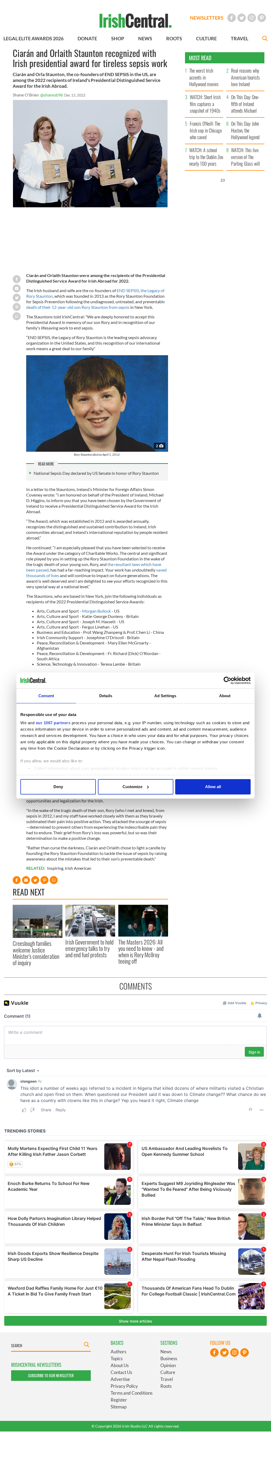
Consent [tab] (46, 695)
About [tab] (225, 695)
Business (168, 1358)
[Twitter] (241, 18)
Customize (132, 786)
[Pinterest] (262, 18)
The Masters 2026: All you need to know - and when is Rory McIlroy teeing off (141, 951)
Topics (117, 1358)
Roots (165, 1386)
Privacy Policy (124, 1386)
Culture (167, 1372)
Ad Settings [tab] (165, 695)
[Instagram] (251, 18)
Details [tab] (105, 695)
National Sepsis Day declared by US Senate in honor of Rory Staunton (96, 473)
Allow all (213, 786)
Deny (58, 786)
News (165, 1351)
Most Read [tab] (200, 58)
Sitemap (119, 1406)
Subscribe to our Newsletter (51, 1375)
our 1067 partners (53, 723)
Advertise (120, 1379)
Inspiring (55, 868)
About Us (120, 1365)
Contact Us (121, 1372)
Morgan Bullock (96, 610)
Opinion (168, 1365)
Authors (118, 1351)
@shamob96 (51, 94)
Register (119, 1400)
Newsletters (206, 18)
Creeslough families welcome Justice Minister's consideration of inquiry (36, 953)
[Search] (265, 39)
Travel (166, 1379)
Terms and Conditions (131, 1393)
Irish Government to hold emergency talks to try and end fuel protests (89, 948)
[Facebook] (231, 18)
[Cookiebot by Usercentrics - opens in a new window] (227, 680)
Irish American (78, 868)
